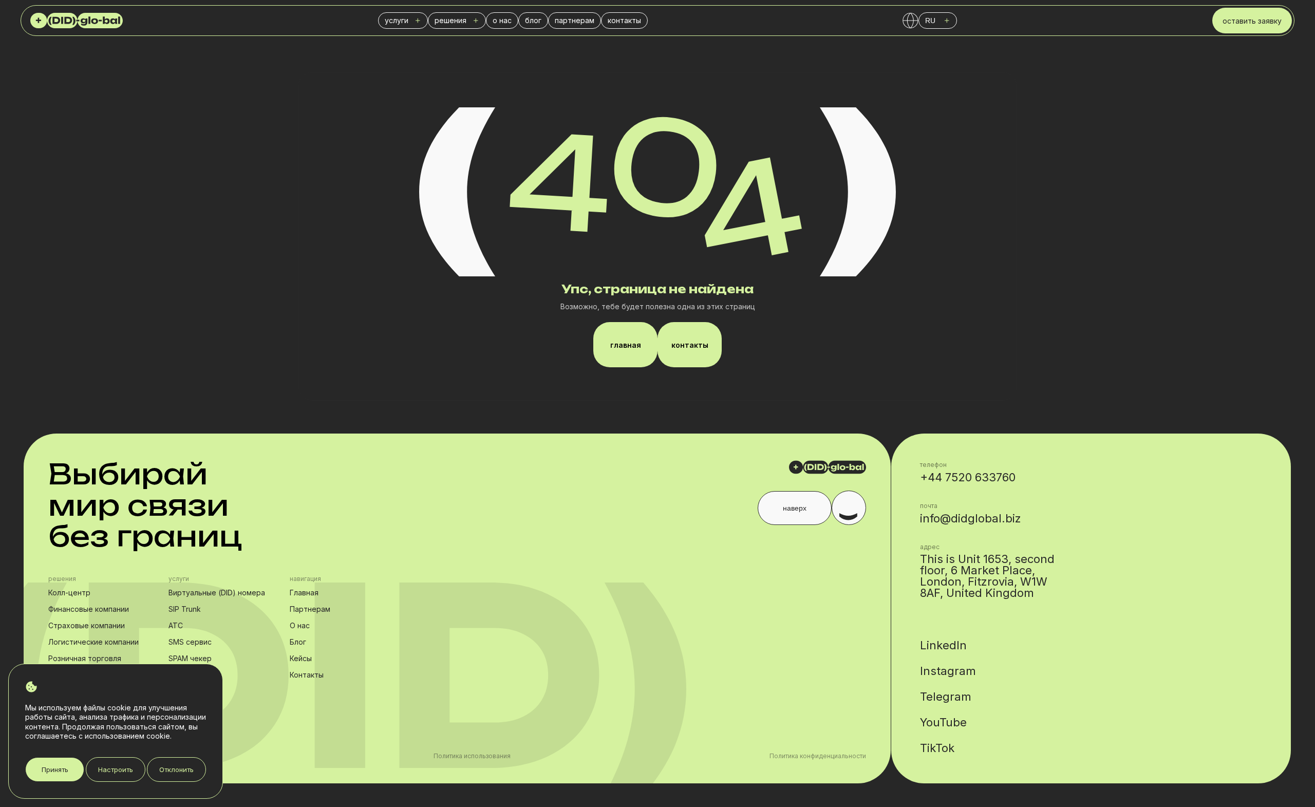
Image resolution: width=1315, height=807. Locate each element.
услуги (396, 20)
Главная (304, 592)
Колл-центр (69, 592)
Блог (298, 641)
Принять (55, 769)
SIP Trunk (184, 609)
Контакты (307, 674)
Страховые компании (86, 625)
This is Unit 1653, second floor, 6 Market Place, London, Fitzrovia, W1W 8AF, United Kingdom (987, 575)
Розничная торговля (84, 658)
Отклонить (176, 769)
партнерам (574, 20)
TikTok (937, 748)
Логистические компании (93, 641)
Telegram (945, 696)
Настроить (115, 769)
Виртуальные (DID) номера (216, 592)
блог (533, 20)
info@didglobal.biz (970, 518)
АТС (175, 625)
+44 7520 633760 (968, 477)
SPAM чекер (190, 658)
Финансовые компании (88, 609)
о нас (502, 20)
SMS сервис (190, 641)
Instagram (948, 671)
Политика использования (472, 756)
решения (450, 20)
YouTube (943, 722)
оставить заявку (1252, 20)
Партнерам (310, 609)
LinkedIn (943, 645)
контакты (624, 20)
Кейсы (301, 658)
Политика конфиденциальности (817, 756)
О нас (300, 625)
